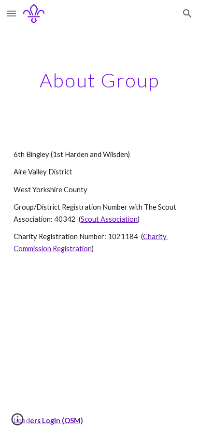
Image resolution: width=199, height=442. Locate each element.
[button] (11, 13)
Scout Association (109, 219)
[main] (99, 80)
